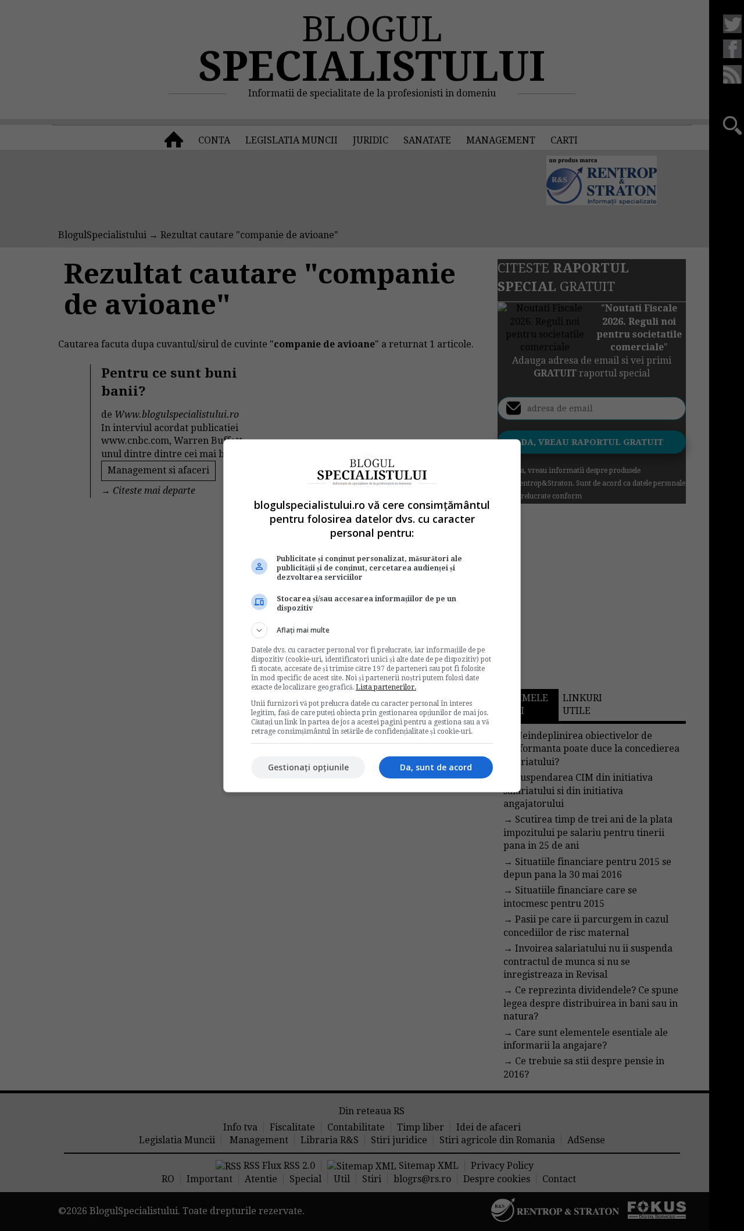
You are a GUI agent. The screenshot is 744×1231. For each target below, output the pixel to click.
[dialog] (372, 615)
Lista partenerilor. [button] (386, 687)
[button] (372, 630)
